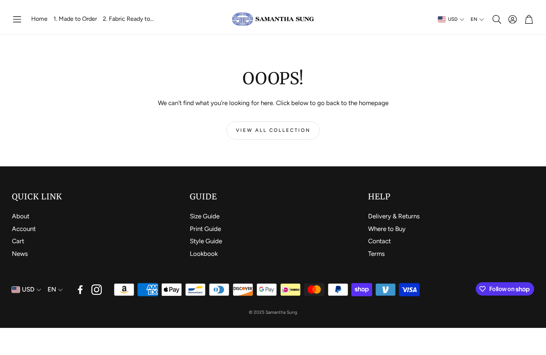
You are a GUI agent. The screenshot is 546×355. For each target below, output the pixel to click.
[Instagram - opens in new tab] (96, 289)
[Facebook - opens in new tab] (80, 289)
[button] (17, 19)
